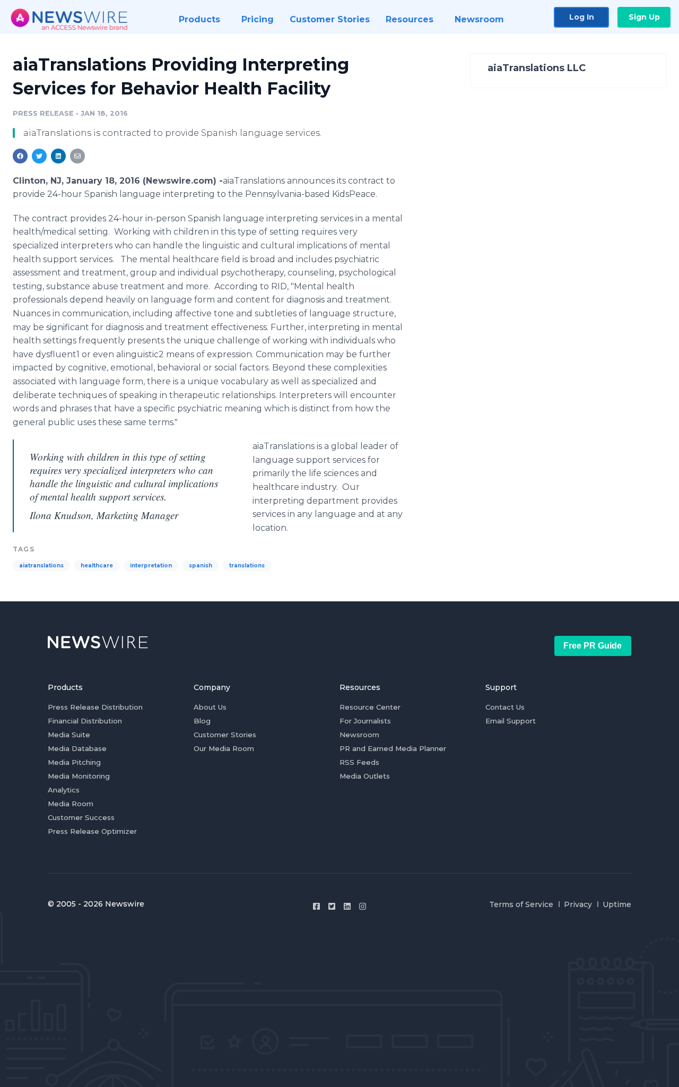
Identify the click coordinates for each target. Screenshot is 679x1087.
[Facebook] (316, 906)
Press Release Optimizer (92, 831)
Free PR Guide (592, 645)
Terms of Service (521, 904)
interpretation (151, 565)
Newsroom (359, 734)
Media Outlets (365, 776)
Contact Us (505, 707)
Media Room (70, 803)
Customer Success (81, 817)
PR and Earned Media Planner (393, 748)
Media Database (77, 748)
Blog (202, 721)
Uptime (617, 904)
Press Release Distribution (95, 707)
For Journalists (365, 721)
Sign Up (644, 17)
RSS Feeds (359, 762)
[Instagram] (362, 906)
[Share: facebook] (20, 156)
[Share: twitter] (39, 156)
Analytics (64, 790)
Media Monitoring (79, 776)
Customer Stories (225, 734)
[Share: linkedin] (59, 156)
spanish (200, 565)
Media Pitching (74, 762)
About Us (210, 707)
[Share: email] (77, 156)
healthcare (97, 565)
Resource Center (370, 707)
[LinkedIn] (347, 906)
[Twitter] (331, 906)
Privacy (578, 904)
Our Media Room (224, 748)
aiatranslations (41, 565)
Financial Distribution (85, 721)
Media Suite (69, 734)
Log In (581, 17)
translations (247, 565)
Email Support (510, 721)
